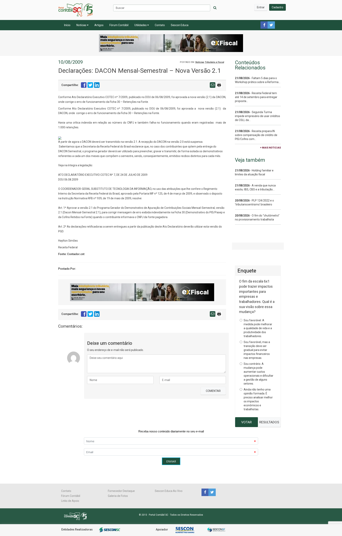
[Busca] (215, 8)
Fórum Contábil (118, 25)
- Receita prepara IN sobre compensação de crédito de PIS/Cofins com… (256, 135)
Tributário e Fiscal (214, 62)
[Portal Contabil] (77, 516)
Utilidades (140, 25)
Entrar (261, 7)
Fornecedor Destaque (121, 491)
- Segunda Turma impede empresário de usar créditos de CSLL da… (257, 116)
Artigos (99, 25)
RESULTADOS (269, 422)
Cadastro (277, 7)
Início (67, 25)
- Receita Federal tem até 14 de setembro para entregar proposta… (256, 97)
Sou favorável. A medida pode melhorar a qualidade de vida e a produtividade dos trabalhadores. (258, 328)
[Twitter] (211, 492)
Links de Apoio (70, 500)
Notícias (81, 25)
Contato (160, 25)
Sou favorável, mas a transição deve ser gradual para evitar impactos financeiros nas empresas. (257, 349)
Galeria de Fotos (118, 495)
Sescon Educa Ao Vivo (168, 491)
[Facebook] (204, 492)
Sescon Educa (179, 25)
